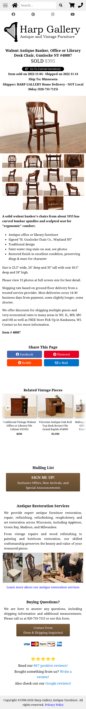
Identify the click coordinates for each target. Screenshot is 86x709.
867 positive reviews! (51, 665)
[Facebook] (13, 14)
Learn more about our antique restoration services (43, 587)
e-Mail (63, 363)
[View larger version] (43, 124)
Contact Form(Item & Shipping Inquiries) (43, 630)
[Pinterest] (33, 14)
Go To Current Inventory (45, 69)
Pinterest (63, 354)
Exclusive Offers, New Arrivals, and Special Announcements (43, 482)
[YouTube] (72, 14)
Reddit (26, 363)
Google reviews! (58, 683)
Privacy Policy (54, 705)
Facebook (26, 354)
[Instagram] (53, 14)
